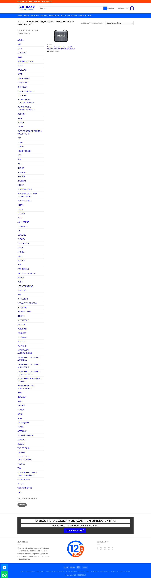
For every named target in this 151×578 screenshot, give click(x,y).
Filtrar (22, 505)
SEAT (19, 418)
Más (89, 15)
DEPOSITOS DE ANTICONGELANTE (25, 101)
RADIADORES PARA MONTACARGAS (26, 387)
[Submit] (105, 8)
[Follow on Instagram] (103, 548)
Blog (22, 572)
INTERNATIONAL (24, 201)
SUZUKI (20, 444)
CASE (19, 74)
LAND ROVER (23, 243)
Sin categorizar (23, 423)
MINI (19, 295)
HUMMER (21, 172)
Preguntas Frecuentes (35, 572)
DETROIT (21, 114)
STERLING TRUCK (25, 435)
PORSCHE (21, 346)
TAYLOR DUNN (23, 448)
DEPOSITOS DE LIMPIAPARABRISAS (26, 108)
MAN (19, 265)
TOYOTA (21, 464)
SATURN (21, 405)
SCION (20, 414)
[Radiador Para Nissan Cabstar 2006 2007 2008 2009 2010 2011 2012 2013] (61, 36)
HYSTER (21, 177)
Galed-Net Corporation (120, 572)
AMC (19, 44)
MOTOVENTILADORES (27, 303)
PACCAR (21, 324)
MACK (20, 256)
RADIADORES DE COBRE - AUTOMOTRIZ (28, 365)
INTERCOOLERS (24, 189)
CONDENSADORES (25, 91)
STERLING (21, 431)
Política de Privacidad (55, 572)
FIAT (19, 138)
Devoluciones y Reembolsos (77, 572)
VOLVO (20, 484)
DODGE (20, 123)
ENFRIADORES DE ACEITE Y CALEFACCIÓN (29, 132)
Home (19, 15)
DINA (19, 118)
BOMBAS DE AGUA (25, 61)
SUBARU (21, 440)
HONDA (20, 168)
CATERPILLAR (23, 78)
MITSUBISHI (22, 299)
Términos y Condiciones (100, 572)
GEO (19, 155)
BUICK (20, 66)
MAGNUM (21, 260)
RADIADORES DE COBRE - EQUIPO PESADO (28, 373)
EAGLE (20, 127)
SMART (20, 427)
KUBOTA (21, 239)
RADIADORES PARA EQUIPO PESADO (29, 380)
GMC (19, 159)
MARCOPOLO (23, 269)
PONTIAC (21, 342)
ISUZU (20, 209)
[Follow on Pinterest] (111, 548)
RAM (19, 393)
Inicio (20, 22)
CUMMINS (21, 95)
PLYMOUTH (22, 337)
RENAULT (21, 397)
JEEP (19, 218)
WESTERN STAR (24, 488)
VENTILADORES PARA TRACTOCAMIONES (27, 473)
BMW (19, 57)
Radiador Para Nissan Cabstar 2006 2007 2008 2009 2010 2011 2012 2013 (61, 48)
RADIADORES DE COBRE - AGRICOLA (28, 358)
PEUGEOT (21, 333)
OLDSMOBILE (23, 320)
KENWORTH (22, 226)
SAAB (19, 401)
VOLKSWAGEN (23, 479)
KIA (18, 231)
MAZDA (20, 277)
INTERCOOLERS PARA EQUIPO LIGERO (27, 195)
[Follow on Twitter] (107, 548)
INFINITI (20, 185)
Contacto (82, 15)
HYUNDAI (21, 181)
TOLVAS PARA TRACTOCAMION (24, 458)
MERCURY (22, 290)
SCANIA (20, 410)
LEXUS (20, 248)
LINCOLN (21, 252)
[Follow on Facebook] (99, 548)
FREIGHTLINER (24, 151)
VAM (19, 468)
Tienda (26, 15)
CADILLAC (21, 70)
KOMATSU (21, 235)
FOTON (20, 147)
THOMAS (21, 452)
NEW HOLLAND (24, 312)
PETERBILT (22, 329)
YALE (19, 492)
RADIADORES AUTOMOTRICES (24, 351)
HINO (19, 164)
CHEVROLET (23, 83)
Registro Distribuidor (49, 15)
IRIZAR (20, 205)
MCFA (19, 282)
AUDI (19, 49)
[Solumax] (26, 8)
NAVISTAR (21, 307)
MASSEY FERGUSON (26, 273)
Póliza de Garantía (69, 15)
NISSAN (20, 316)
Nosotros (35, 15)
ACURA (20, 40)
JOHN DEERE (23, 222)
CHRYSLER (22, 87)
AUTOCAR (21, 53)
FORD (20, 142)
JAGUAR (21, 214)
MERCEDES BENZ (25, 286)
